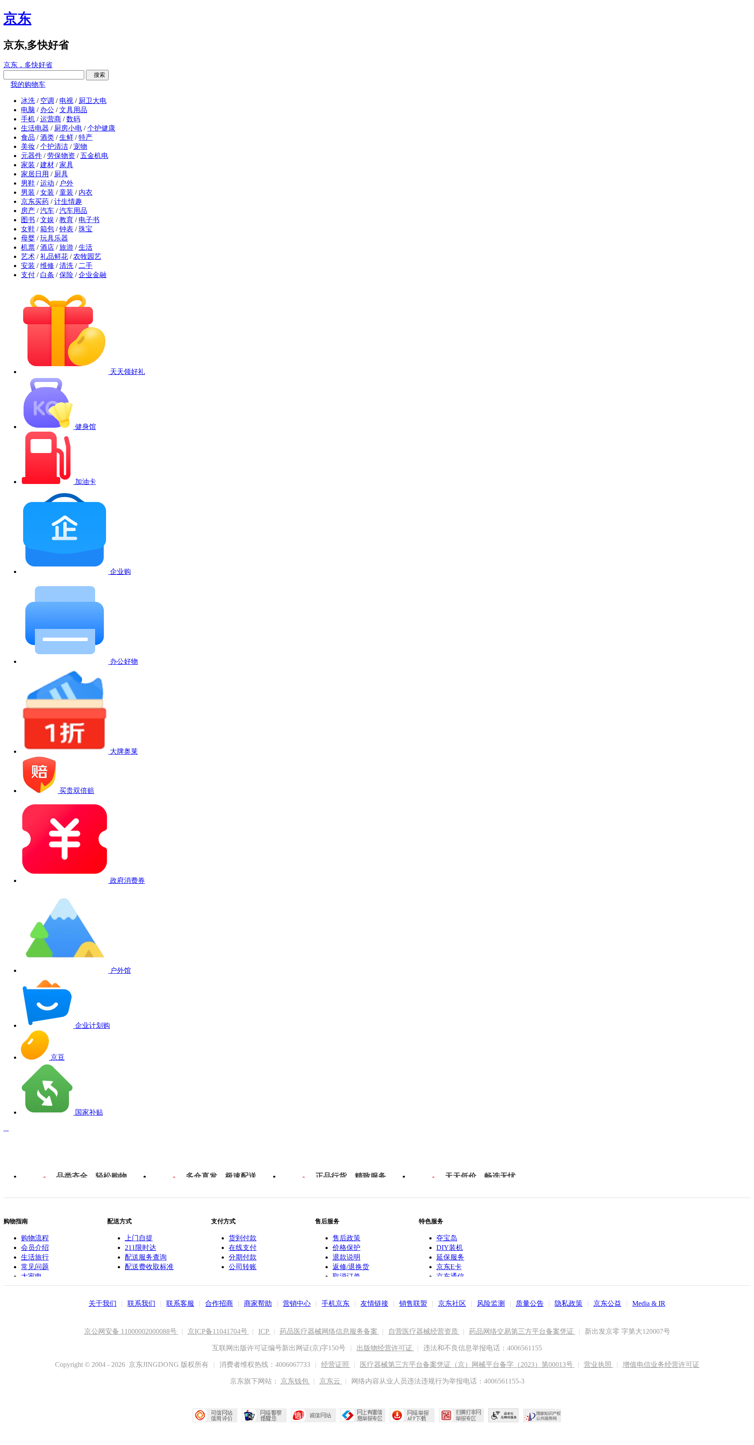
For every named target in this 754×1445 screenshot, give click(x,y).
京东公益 (607, 1303)
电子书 (89, 219)
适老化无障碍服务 (503, 1415)
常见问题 (35, 1266)
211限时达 (140, 1247)
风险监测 (491, 1303)
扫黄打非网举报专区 (461, 1415)
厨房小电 (68, 128)
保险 (66, 274)
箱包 (47, 229)
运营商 (50, 119)
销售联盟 (413, 1303)
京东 (17, 18)
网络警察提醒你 (264, 1415)
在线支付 (243, 1247)
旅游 (66, 247)
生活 (86, 247)
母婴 (28, 238)
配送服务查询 (146, 1257)
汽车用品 (73, 210)
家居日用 (35, 174)
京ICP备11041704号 (218, 1331)
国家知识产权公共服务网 (542, 1415)
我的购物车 (27, 84)
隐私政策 (569, 1303)
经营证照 (336, 1364)
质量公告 (530, 1303)
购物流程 (35, 1238)
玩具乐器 (54, 238)
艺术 (28, 256)
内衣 (86, 192)
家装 (28, 164)
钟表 (66, 229)
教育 (66, 219)
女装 (47, 192)
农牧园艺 (87, 256)
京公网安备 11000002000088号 (131, 1331)
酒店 (47, 247)
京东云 (330, 1381)
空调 (47, 100)
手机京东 (336, 1303)
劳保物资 (61, 155)
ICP (264, 1331)
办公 (47, 109)
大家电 (31, 1276)
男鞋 (28, 183)
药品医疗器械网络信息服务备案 (329, 1331)
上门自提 (139, 1238)
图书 (28, 219)
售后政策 (346, 1238)
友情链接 (374, 1303)
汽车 (47, 210)
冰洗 (28, 100)
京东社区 (452, 1303)
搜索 (97, 75)
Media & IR (648, 1303)
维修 (47, 265)
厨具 (61, 174)
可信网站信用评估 (214, 1415)
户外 (66, 183)
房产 (28, 210)
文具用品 (73, 109)
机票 (28, 247)
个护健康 (101, 128)
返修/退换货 (350, 1266)
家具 (66, 164)
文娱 (47, 219)
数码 (73, 119)
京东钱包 (295, 1381)
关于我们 (103, 1303)
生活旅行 (35, 1257)
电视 (66, 100)
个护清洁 (54, 146)
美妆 (28, 146)
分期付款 (243, 1257)
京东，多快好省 (27, 65)
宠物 (80, 146)
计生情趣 (68, 201)
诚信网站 (313, 1415)
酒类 (47, 137)
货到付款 (243, 1238)
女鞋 (28, 229)
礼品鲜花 (54, 256)
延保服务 (450, 1257)
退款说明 (346, 1257)
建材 (47, 164)
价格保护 (346, 1247)
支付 (28, 274)
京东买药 (35, 201)
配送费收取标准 (149, 1266)
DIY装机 (449, 1247)
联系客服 (180, 1303)
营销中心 (297, 1303)
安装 (28, 265)
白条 (47, 274)
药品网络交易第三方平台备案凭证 (522, 1331)
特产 (86, 137)
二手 (86, 265)
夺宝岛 (446, 1238)
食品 (28, 137)
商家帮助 (258, 1303)
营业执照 (598, 1364)
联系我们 (141, 1303)
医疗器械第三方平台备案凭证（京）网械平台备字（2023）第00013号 (467, 1364)
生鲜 (66, 137)
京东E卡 (449, 1266)
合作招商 (219, 1303)
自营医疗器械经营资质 (424, 1331)
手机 (28, 119)
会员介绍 (35, 1247)
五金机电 (94, 155)
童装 (66, 192)
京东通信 (450, 1276)
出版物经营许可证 (385, 1348)
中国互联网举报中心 (362, 1415)
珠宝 (86, 229)
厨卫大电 (92, 100)
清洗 (66, 265)
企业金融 (92, 274)
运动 (47, 183)
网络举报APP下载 (412, 1415)
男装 (28, 192)
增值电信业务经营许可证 (661, 1364)
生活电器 (35, 128)
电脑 (28, 109)
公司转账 (243, 1266)
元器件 (31, 155)
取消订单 (346, 1276)
